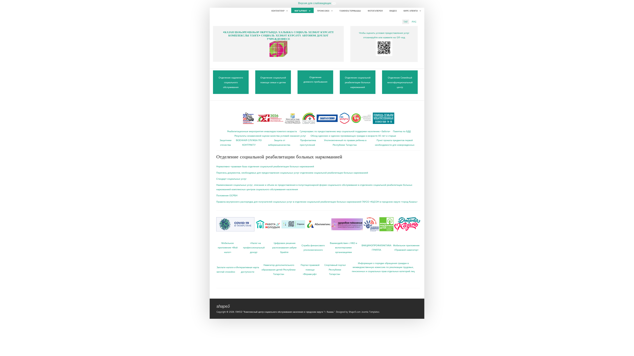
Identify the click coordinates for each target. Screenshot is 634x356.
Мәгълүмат (301, 10)
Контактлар (277, 10)
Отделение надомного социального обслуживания (231, 82)
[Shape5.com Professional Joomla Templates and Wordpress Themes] (223, 307)
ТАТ (406, 21)
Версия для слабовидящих (315, 3)
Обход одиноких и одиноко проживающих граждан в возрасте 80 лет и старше (353, 135)
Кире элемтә (411, 10)
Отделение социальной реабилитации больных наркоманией (357, 82)
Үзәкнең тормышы (350, 10)
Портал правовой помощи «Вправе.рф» (310, 269)
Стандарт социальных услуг (231, 178)
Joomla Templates (370, 311)
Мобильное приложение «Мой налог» (228, 247)
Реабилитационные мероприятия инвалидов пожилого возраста (262, 131)
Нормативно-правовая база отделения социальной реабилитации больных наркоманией (265, 166)
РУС (414, 21)
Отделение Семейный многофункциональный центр (400, 82)
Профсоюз (323, 10)
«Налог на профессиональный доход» (254, 247)
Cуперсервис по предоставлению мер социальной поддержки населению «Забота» (344, 131)
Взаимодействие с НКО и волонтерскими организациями (343, 247)
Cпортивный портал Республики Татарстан (335, 269)
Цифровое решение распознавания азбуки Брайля (284, 247)
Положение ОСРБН (226, 195)
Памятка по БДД (402, 131)
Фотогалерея (375, 10)
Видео (393, 10)
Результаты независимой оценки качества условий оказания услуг (270, 135)
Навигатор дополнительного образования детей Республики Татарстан (279, 269)
